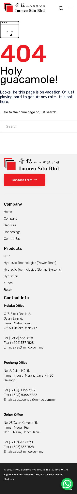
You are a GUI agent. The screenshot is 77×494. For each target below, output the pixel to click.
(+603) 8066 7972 (22, 390)
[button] (24, 180)
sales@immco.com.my (28, 347)
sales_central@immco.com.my (34, 399)
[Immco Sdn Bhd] (24, 7)
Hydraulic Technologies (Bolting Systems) (33, 269)
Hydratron (11, 276)
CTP (7, 256)
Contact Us (12, 239)
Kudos (8, 283)
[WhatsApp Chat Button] (67, 484)
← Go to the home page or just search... (29, 112)
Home (8, 212)
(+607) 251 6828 (21, 442)
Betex (8, 290)
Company (10, 218)
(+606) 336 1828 (21, 338)
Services (10, 225)
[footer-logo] (31, 169)
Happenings (12, 232)
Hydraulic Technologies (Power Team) (30, 263)
